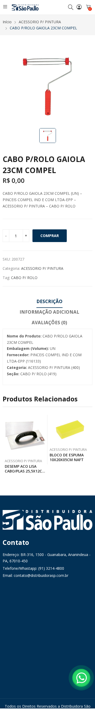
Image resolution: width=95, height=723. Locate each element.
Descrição (49, 301)
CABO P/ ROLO (24, 277)
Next (88, 445)
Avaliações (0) (49, 322)
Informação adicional (49, 312)
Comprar (49, 235)
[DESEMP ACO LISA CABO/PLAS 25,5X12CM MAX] (25, 435)
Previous (6, 445)
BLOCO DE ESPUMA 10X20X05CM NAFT (67, 457)
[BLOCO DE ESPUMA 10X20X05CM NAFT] (70, 429)
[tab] (49, 302)
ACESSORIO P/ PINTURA (42, 268)
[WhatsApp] (81, 678)
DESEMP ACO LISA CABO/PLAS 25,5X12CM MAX (25, 471)
